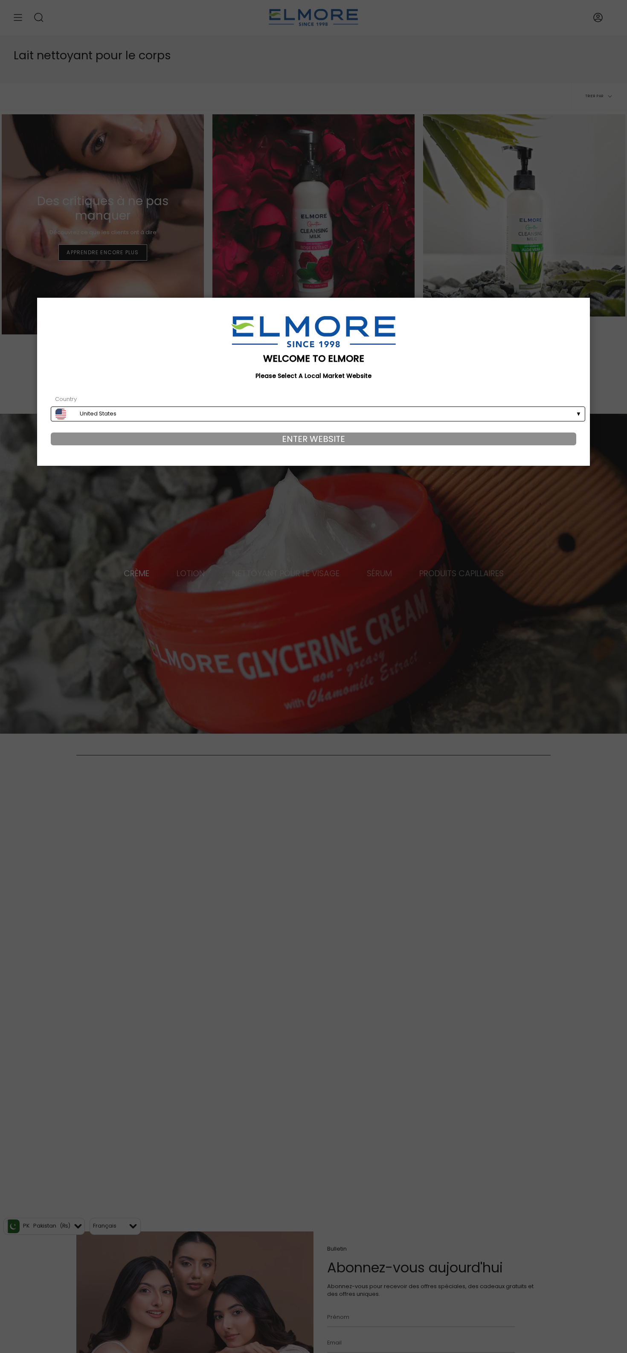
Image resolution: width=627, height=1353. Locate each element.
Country (66, 399)
